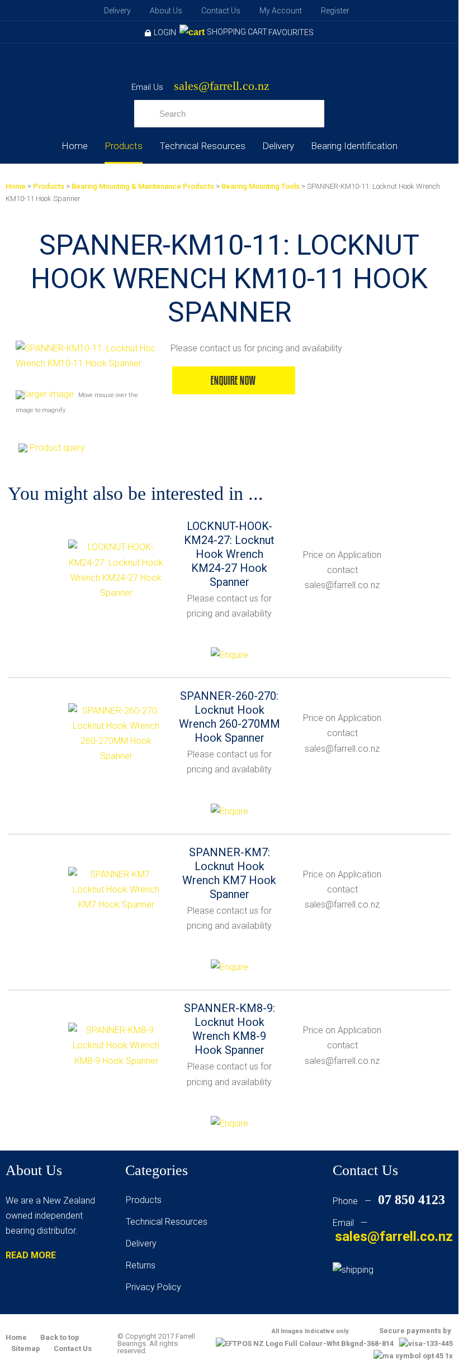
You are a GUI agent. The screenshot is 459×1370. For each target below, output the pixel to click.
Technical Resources (202, 145)
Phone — (389, 1201)
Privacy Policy (153, 1287)
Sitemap (25, 1348)
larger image (49, 394)
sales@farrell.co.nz (221, 86)
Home (74, 145)
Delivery (117, 10)
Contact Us (220, 10)
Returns (140, 1265)
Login (165, 32)
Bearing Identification (354, 145)
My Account (280, 10)
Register (335, 10)
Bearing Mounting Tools (260, 186)
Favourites (291, 32)
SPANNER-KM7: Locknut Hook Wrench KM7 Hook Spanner (229, 873)
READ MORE (31, 1255)
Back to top (59, 1337)
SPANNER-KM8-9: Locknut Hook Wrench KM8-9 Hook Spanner (229, 1029)
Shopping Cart (237, 31)
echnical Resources (168, 1221)
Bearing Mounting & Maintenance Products (143, 186)
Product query (57, 447)
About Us (166, 10)
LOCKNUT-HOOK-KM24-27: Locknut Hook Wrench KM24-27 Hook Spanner (229, 554)
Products (124, 145)
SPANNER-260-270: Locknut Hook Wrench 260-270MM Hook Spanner (229, 716)
